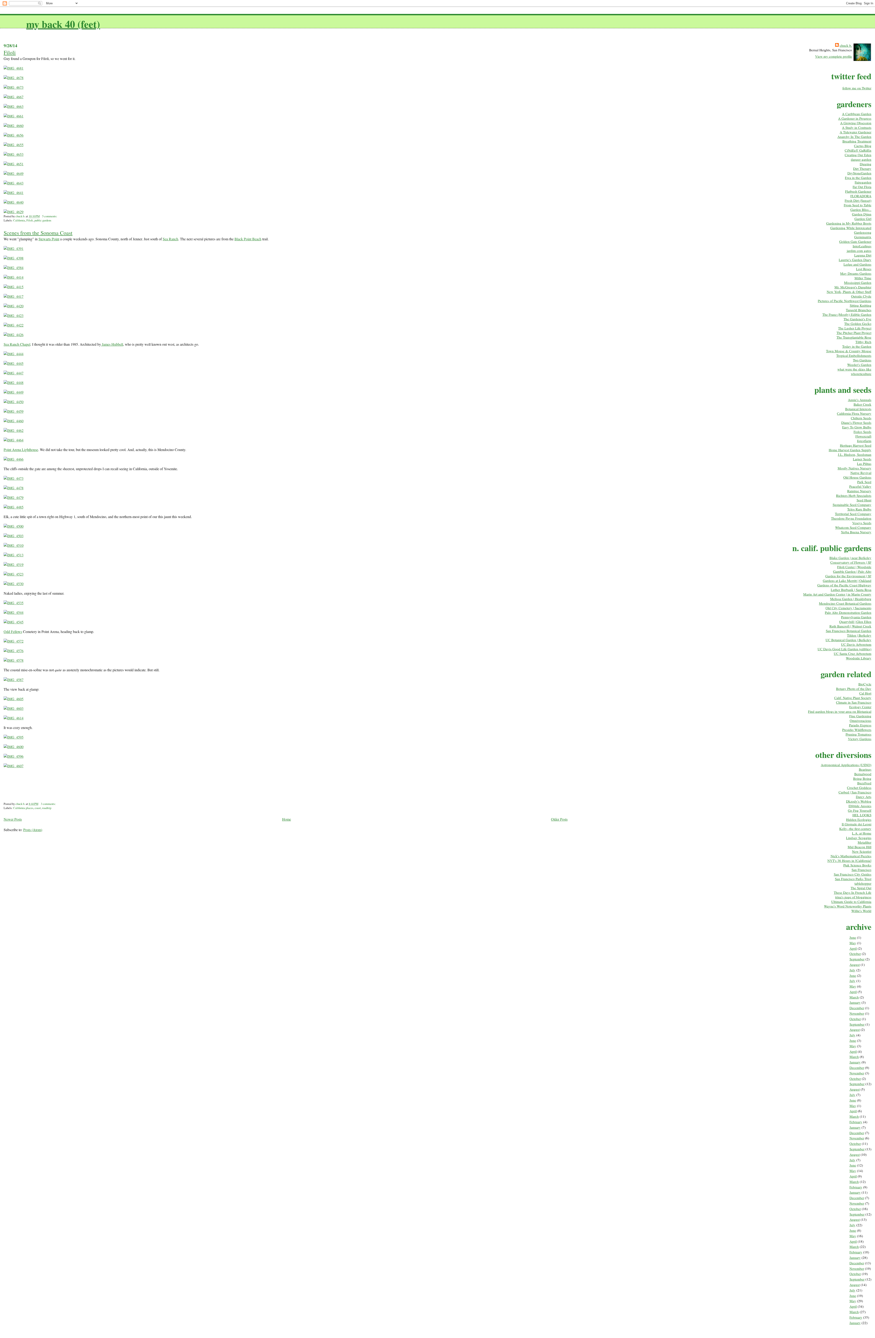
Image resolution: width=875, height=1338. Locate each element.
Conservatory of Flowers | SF (850, 562)
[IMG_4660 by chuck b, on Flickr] (13, 125)
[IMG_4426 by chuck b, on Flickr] (13, 334)
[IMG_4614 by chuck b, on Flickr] (13, 718)
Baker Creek (862, 404)
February (855, 1122)
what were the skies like (854, 369)
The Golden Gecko (857, 323)
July (852, 970)
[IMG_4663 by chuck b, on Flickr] (13, 106)
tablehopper (862, 883)
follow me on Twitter (856, 88)
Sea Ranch (170, 238)
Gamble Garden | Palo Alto (852, 571)
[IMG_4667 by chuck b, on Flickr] (13, 96)
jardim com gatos (859, 250)
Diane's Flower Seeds (856, 422)
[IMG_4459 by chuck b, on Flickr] (13, 411)
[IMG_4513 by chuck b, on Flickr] (13, 554)
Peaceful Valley (860, 486)
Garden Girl (862, 218)
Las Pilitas (864, 463)
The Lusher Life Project (854, 328)
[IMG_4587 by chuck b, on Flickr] (13, 679)
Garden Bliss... (860, 209)
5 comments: (50, 216)
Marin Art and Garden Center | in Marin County (837, 594)
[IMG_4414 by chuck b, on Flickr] (13, 277)
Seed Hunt (864, 500)
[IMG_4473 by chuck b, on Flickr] (13, 478)
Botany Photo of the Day (853, 688)
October (855, 953)
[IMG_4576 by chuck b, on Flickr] (13, 650)
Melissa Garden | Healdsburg (850, 598)
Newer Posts (13, 819)
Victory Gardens (859, 738)
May (852, 943)
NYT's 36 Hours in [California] (849, 860)
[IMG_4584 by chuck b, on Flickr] (13, 267)
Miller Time (862, 278)
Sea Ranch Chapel (17, 344)
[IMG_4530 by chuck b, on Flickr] (13, 583)
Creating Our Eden (858, 155)
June (852, 937)
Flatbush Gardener (858, 191)
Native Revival (860, 472)
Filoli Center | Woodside (854, 567)
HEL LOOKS (861, 815)
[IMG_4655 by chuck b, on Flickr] (13, 144)
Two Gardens (862, 360)
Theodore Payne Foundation (851, 518)
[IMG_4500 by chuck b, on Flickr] (13, 526)
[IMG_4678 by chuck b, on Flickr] (13, 77)
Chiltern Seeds (861, 418)
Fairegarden (863, 182)
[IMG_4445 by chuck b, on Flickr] (13, 363)
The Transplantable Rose (853, 337)
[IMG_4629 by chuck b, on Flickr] (13, 211)
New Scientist (861, 851)
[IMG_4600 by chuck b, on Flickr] (13, 746)
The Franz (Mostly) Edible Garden (846, 314)
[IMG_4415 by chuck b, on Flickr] (13, 286)
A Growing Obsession (855, 123)
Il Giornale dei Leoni (856, 824)
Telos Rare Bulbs (859, 509)
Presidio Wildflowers (856, 729)
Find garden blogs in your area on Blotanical (839, 711)
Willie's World (861, 910)
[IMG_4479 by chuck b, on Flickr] (13, 497)
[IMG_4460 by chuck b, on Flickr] (13, 420)
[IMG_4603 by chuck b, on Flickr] (13, 708)
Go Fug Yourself (859, 810)
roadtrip (46, 808)
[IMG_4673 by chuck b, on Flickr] (13, 87)
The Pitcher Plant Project (853, 332)
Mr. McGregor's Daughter (852, 287)
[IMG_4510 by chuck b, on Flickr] (13, 545)
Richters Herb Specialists (853, 495)
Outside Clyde (861, 296)
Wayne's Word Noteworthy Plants (847, 906)
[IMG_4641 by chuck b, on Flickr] (13, 192)
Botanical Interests (858, 409)
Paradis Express (860, 725)
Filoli (10, 52)
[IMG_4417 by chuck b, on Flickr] (13, 296)
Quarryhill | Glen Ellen (855, 621)
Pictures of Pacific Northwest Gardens (844, 300)
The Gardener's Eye (857, 319)
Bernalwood (862, 774)
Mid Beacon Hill (859, 847)
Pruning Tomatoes (858, 734)
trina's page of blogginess (853, 897)
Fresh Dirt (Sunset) (858, 200)
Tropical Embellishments (853, 355)
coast (38, 808)
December (856, 1008)
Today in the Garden (856, 346)
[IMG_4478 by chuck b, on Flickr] (13, 487)
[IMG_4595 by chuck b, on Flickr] (13, 737)
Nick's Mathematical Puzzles (851, 856)
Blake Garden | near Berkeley (850, 557)
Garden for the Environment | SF (848, 576)
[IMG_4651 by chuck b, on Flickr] (13, 163)
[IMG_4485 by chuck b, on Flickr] (13, 507)
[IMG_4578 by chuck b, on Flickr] (13, 660)
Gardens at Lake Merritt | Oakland (847, 580)
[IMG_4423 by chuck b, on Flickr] (13, 315)
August (854, 964)
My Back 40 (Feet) (63, 23)
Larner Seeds (862, 459)
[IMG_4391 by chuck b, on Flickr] (13, 248)
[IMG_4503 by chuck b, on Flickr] (13, 535)
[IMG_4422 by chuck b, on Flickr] (13, 325)
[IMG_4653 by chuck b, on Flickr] (13, 154)
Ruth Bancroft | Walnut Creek (850, 626)
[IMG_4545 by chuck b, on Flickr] (13, 622)
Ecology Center (860, 707)
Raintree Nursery (859, 491)
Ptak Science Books (857, 865)
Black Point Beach (247, 238)
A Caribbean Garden (856, 114)
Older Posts (559, 819)
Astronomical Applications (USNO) (846, 764)
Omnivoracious (860, 720)
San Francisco (861, 869)
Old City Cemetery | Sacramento (848, 608)
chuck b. (846, 45)
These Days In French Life (852, 892)
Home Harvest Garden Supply (850, 450)
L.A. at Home (861, 833)
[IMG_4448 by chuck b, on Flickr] (13, 382)
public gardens (42, 220)
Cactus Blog (862, 145)
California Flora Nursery (854, 413)
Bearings (865, 769)
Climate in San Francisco (853, 702)
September (857, 959)
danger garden (861, 159)
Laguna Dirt (862, 255)
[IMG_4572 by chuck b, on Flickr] (13, 641)
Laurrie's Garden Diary (855, 259)
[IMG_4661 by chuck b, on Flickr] (13, 116)
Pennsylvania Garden (856, 617)
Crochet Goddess (859, 787)
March (854, 997)
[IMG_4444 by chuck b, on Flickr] (13, 353)
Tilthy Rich (863, 342)
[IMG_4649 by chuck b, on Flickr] (13, 173)
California (19, 220)
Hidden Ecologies (858, 819)
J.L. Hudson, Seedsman (854, 454)
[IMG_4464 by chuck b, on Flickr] (13, 440)
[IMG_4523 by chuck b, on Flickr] (13, 574)
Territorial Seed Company (853, 513)
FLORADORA (860, 196)
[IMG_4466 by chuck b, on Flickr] (13, 459)
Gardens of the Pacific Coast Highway (844, 585)
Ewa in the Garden (858, 177)
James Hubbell (112, 344)
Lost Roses (863, 269)
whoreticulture (861, 373)
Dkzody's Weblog (858, 801)
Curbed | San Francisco (855, 792)
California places (23, 808)
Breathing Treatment (856, 141)
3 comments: (49, 804)
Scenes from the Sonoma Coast (38, 232)
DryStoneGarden (859, 173)
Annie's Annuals (859, 399)
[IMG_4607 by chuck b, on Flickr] (13, 765)
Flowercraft (863, 436)
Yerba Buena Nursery (856, 532)
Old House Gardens (857, 477)
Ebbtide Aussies (860, 806)
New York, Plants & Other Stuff (849, 291)
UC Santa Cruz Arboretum (852, 653)
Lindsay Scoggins (858, 837)
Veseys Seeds (861, 523)
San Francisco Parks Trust (853, 878)
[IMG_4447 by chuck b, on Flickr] (13, 373)
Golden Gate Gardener (855, 241)
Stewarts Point (49, 238)
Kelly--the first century (855, 828)
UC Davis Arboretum (856, 644)
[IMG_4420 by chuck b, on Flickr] (13, 305)
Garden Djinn (861, 214)
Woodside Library (858, 658)
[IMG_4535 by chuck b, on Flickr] (13, 602)
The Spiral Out (861, 888)
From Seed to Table (857, 205)
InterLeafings (862, 246)
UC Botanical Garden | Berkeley (848, 640)
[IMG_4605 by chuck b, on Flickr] (13, 698)
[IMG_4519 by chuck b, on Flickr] (13, 564)
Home (286, 819)
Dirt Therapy (862, 168)
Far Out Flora (862, 186)
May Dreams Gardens (855, 273)
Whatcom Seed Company (853, 527)
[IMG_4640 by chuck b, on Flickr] (13, 202)
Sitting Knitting (860, 305)
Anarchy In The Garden (854, 136)
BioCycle (864, 684)
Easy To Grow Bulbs (856, 427)
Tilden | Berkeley (859, 635)
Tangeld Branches (858, 310)
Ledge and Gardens (857, 264)
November (856, 1013)
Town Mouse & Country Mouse (848, 351)
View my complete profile (833, 56)
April (853, 948)
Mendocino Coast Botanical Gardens (845, 603)
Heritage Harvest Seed (855, 445)
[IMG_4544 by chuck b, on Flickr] (13, 612)
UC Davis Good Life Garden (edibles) (844, 649)
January (855, 1002)
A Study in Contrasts (856, 127)
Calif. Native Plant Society (852, 697)
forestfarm (864, 440)
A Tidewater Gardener (855, 132)
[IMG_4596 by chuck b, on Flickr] (13, 756)
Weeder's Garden (859, 364)
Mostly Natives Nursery (854, 468)
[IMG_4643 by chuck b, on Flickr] (13, 183)
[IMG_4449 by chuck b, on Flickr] (13, 392)
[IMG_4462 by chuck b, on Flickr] (13, 430)
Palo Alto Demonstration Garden (848, 612)
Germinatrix (862, 237)
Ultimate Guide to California (851, 901)
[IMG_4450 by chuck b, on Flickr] (13, 401)
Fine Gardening (860, 716)
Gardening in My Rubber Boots (848, 223)
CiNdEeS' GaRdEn (858, 150)
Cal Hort (865, 693)
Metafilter (864, 842)
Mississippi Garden (857, 282)
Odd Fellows (13, 631)
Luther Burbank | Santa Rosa (851, 589)
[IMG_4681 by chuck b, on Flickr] (13, 68)
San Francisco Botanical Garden (848, 630)
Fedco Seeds (862, 431)
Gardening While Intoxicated (850, 228)
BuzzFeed (864, 783)
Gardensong (862, 232)
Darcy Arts (863, 796)
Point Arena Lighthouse (21, 449)
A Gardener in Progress (854, 118)
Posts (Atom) (32, 829)
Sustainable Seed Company (852, 504)
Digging (865, 164)
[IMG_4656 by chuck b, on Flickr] (13, 135)
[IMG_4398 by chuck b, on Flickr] (13, 258)
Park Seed (864, 482)
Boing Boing (862, 778)
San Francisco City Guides (852, 874)
